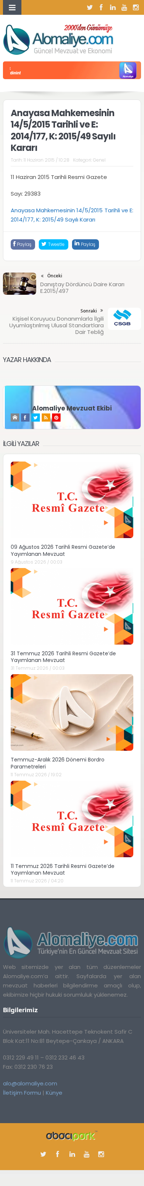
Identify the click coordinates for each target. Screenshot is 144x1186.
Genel (99, 160)
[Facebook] (101, 7)
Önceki (54, 276)
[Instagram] (135, 7)
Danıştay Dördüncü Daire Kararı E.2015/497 (82, 287)
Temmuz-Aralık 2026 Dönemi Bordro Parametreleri (57, 763)
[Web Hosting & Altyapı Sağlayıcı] (71, 1135)
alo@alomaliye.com (30, 1083)
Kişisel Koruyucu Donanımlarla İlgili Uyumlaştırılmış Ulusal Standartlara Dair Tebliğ (56, 325)
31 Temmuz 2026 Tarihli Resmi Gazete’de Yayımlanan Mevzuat (63, 657)
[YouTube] (124, 7)
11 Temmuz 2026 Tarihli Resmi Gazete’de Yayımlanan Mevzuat (62, 869)
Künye (54, 1093)
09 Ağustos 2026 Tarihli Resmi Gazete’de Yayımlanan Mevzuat (63, 550)
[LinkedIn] (112, 7)
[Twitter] (89, 7)
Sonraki (88, 311)
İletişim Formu (22, 1093)
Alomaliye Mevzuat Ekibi (72, 408)
